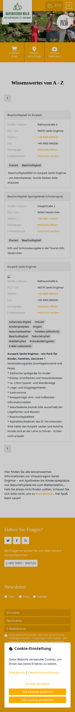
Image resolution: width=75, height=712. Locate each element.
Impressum (17, 672)
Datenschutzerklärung (43, 672)
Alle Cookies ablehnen (37, 692)
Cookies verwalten (37, 684)
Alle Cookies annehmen (37, 700)
